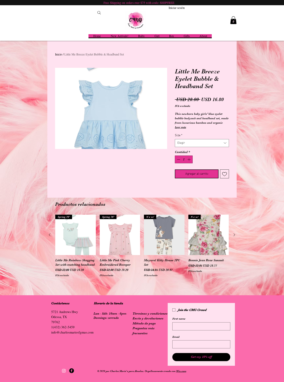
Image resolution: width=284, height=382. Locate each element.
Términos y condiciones (150, 313)
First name (178, 318)
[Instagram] (63, 370)
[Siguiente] (234, 234)
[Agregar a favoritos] (224, 173)
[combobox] (202, 143)
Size (178, 135)
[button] (233, 20)
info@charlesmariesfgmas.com (72, 332)
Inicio (58, 54)
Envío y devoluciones (148, 318)
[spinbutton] (184, 159)
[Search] (99, 13)
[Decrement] (178, 159)
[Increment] (189, 159)
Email (175, 336)
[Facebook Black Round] (71, 370)
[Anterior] (49, 234)
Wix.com (181, 371)
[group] (142, 248)
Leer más (180, 127)
